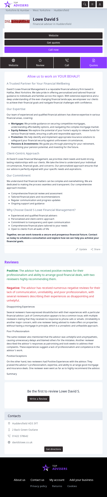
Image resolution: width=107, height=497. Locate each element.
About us (19, 480)
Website (53, 35)
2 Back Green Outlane (25, 429)
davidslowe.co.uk (22, 442)
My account (56, 480)
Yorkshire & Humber (17, 10)
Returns (57, 486)
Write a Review (38, 398)
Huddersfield (61, 10)
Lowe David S (45, 19)
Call (67, 65)
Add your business (81, 480)
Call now (53, 49)
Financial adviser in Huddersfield (52, 24)
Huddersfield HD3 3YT (25, 423)
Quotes (93, 65)
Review (40, 65)
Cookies (72, 486)
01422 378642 (20, 436)
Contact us (37, 480)
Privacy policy (38, 486)
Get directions (53, 449)
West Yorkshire (41, 10)
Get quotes (53, 42)
